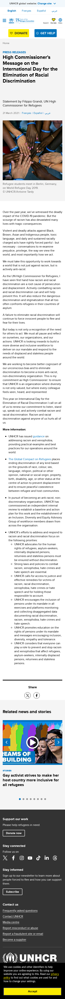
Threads (55, 858)
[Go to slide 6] (39, 800)
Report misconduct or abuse (20, 928)
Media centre (11, 922)
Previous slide (6, 742)
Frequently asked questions (20, 911)
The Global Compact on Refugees (29, 459)
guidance (39, 436)
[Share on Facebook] (36, 695)
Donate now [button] (13, 833)
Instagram (21, 858)
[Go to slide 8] (46, 800)
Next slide (58, 742)
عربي (54, 10)
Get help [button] (47, 33)
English (12, 10)
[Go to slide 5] (35, 800)
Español (41, 10)
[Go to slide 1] (21, 800)
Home (6, 43)
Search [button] (46, 23)
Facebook (13, 858)
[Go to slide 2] (24, 800)
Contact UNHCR (13, 916)
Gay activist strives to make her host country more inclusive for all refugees (31, 780)
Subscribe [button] (12, 892)
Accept (32, 991)
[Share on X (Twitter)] (27, 695)
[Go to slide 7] (42, 800)
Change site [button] (45, 3)
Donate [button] (54, 23)
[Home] (21, 21)
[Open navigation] (4, 20)
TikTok (38, 858)
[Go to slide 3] (28, 800)
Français (26, 10)
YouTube (30, 858)
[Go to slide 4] (31, 800)
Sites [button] (60, 23)
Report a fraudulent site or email (23, 934)
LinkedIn (46, 858)
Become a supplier (14, 940)
